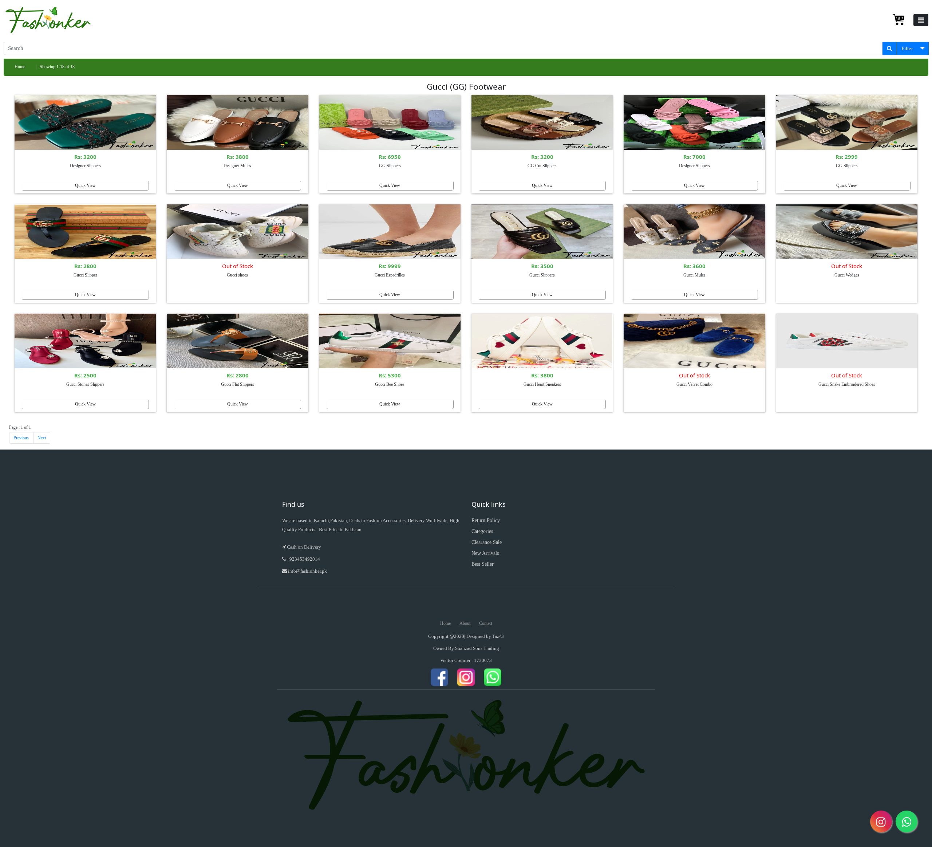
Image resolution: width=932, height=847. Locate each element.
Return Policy (485, 520)
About (464, 623)
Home (20, 66)
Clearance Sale (486, 542)
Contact (485, 623)
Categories (482, 531)
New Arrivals (485, 553)
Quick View (85, 185)
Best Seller (482, 564)
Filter (907, 48)
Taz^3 (498, 636)
